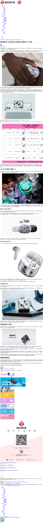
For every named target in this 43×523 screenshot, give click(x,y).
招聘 (4, 12)
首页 (2, 5)
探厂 (4, 11)
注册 (2, 37)
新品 (4, 7)
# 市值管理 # (6, 517)
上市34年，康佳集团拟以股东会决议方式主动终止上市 (8, 462)
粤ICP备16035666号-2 (7, 485)
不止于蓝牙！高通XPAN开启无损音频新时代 (7, 465)
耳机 (4, 14)
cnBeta (3, 483)
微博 (4, 31)
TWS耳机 (5, 23)
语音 (4, 505)
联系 (2, 512)
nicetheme (15, 484)
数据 (4, 492)
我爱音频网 (8, 484)
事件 (4, 9)
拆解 (2, 16)
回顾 (4, 27)
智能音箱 (5, 19)
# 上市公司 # (2, 517)
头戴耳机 (5, 21)
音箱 (4, 15)
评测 (2, 13)
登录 (2, 38)
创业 (4, 491)
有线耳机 (5, 18)
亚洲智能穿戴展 (17, 483)
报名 (4, 26)
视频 (2, 511)
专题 (2, 29)
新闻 (2, 6)
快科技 (1, 483)
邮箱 (4, 33)
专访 (4, 8)
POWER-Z (11, 483)
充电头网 (8, 483)
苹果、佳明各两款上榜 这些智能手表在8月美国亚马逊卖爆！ (9, 470)
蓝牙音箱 (5, 20)
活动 (2, 25)
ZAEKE (14, 483)
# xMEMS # (13, 517)
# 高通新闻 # (17, 517)
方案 (2, 22)
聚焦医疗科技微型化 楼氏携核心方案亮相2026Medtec (8, 467)
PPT (4, 28)
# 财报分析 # (10, 517)
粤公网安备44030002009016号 (15, 485)
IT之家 (6, 483)
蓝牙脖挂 (5, 499)
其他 (4, 506)
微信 (4, 32)
